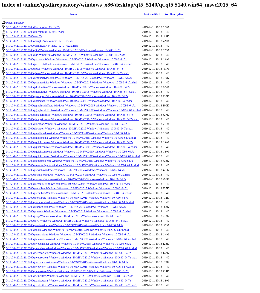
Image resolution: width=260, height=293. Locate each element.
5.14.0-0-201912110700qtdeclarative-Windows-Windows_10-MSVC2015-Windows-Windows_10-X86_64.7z (68, 87)
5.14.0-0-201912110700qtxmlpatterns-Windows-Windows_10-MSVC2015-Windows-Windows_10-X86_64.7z (68, 280)
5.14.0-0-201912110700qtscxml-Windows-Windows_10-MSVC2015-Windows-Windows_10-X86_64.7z (65, 169)
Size (166, 14)
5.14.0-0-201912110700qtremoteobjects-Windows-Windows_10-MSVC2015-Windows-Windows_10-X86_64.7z (69, 160)
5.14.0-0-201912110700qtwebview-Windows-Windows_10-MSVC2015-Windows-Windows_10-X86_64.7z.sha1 (70, 266)
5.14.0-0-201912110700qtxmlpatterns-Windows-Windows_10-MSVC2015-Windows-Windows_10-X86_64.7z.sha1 (71, 285)
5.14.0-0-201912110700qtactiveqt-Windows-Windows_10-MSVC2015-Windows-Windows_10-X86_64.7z (66, 59)
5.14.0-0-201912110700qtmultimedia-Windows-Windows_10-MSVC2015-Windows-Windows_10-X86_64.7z (68, 133)
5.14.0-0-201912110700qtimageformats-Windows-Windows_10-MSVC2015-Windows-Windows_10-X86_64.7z (69, 114)
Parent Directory (15, 22)
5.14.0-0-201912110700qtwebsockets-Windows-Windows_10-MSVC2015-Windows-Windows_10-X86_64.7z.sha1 (71, 257)
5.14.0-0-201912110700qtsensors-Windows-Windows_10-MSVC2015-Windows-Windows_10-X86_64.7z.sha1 (69, 183)
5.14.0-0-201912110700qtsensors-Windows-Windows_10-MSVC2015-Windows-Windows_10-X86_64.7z (66, 179)
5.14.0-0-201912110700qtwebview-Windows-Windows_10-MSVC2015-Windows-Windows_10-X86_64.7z (67, 262)
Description (177, 14)
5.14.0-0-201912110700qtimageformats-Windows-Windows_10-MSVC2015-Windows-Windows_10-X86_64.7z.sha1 (72, 119)
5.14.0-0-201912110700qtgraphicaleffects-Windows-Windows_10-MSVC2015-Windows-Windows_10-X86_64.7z (70, 105)
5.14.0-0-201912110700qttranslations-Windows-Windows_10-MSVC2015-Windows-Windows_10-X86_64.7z (68, 234)
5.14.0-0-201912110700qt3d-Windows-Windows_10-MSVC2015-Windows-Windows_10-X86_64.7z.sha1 (66, 54)
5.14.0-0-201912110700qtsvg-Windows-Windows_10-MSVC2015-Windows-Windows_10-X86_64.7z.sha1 (67, 220)
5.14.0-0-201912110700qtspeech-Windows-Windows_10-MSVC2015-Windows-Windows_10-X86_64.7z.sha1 (68, 211)
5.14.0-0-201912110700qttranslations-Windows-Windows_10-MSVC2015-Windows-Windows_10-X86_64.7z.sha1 (71, 239)
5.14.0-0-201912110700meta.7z (24, 36)
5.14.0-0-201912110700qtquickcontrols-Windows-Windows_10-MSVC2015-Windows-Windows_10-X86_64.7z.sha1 (72, 146)
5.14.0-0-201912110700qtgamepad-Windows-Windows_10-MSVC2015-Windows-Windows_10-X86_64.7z (67, 96)
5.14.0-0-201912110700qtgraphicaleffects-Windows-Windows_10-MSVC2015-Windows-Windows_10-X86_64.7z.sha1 (73, 110)
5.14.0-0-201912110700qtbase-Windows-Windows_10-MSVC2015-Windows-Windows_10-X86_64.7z (64, 68)
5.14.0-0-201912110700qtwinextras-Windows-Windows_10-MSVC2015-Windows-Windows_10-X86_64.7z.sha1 (70, 275)
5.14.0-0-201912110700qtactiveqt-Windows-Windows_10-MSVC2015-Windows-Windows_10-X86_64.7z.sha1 (69, 64)
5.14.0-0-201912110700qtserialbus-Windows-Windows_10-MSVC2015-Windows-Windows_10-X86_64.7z (67, 188)
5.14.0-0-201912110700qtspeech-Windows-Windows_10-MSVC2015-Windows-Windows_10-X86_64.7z (66, 206)
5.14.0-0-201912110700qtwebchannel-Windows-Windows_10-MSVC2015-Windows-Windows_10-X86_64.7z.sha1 (71, 248)
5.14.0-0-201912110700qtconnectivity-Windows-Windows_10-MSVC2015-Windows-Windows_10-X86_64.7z (69, 77)
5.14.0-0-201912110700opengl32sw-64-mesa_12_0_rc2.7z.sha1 (42, 45)
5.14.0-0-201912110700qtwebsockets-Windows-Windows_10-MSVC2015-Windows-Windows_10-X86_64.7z (68, 252)
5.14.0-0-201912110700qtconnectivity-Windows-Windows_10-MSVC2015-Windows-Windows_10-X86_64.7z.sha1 (71, 82)
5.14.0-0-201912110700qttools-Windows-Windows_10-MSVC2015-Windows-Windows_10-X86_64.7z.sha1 (67, 229)
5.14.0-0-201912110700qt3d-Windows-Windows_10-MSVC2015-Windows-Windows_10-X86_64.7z (63, 50)
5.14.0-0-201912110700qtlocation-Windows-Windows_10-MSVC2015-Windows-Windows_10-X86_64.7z (66, 123)
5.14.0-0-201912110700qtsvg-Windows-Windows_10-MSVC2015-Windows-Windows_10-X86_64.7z (64, 216)
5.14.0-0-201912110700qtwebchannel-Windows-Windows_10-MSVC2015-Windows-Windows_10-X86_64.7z (68, 243)
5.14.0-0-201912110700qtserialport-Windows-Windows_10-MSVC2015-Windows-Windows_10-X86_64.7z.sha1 (70, 202)
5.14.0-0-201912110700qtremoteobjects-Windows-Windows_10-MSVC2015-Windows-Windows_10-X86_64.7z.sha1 (72, 165)
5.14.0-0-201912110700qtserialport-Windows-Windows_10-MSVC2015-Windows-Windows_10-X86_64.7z (67, 197)
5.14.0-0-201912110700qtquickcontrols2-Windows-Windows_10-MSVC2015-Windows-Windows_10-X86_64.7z (70, 151)
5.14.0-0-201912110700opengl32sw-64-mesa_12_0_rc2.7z (39, 41)
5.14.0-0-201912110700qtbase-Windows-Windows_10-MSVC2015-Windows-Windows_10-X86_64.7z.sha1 (67, 73)
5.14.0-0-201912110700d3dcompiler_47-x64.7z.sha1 (36, 31)
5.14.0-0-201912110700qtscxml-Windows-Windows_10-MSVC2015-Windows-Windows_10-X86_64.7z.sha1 (68, 174)
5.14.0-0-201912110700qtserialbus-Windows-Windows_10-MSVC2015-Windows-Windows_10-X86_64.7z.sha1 (70, 193)
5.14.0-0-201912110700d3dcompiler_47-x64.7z (33, 27)
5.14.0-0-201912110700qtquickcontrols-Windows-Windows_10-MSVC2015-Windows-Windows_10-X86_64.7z (69, 142)
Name (73, 14)
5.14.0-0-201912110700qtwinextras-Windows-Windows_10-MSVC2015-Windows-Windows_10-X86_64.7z (67, 271)
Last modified (152, 14)
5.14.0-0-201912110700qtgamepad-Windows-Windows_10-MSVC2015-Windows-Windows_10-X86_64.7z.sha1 (70, 100)
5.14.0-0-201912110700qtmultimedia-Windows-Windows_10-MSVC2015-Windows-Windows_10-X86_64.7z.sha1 (71, 137)
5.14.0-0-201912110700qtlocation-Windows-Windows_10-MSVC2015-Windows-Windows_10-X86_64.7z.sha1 (69, 128)
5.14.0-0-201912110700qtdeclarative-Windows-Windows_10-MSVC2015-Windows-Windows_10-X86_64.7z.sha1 (71, 91)
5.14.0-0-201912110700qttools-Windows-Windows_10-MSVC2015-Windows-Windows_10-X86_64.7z (64, 225)
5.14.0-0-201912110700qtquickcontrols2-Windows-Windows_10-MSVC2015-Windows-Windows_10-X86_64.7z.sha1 (73, 156)
